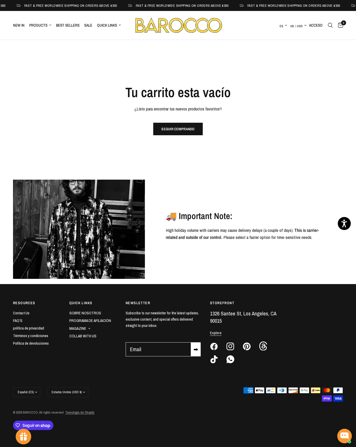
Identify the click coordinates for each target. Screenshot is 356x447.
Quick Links (107, 25)
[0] (339, 25)
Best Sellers (67, 25)
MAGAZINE (77, 328)
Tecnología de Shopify (79, 412)
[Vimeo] (267, 346)
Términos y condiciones (30, 335)
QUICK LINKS (80, 303)
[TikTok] (218, 359)
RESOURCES (24, 303)
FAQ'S (17, 320)
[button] (344, 223)
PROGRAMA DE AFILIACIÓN (90, 320)
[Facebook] (218, 346)
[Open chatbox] (344, 436)
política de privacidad (28, 328)
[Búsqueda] (330, 25)
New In (18, 25)
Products (38, 25)
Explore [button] (216, 333)
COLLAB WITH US (82, 336)
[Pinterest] (251, 346)
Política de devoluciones (31, 343)
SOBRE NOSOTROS (85, 313)
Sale (88, 25)
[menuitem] (20, 25)
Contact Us (21, 313)
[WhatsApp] (234, 359)
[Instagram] (234, 346)
